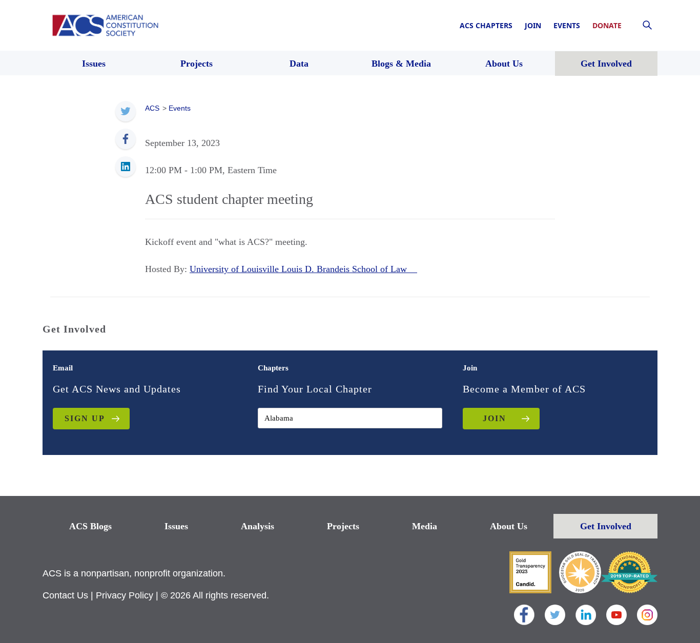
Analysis (257, 526)
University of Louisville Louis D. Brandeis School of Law (303, 269)
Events (566, 25)
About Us (508, 526)
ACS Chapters (486, 25)
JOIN (494, 418)
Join (533, 25)
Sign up (85, 418)
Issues (176, 526)
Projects (343, 526)
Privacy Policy (124, 595)
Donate (607, 25)
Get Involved (605, 526)
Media (424, 526)
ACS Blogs (90, 526)
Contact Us (65, 595)
